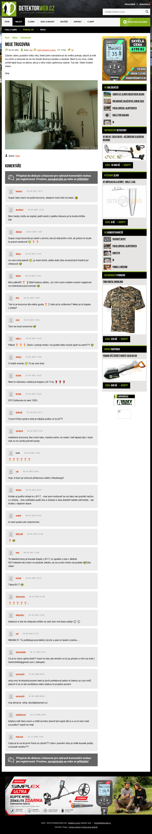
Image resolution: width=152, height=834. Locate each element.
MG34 (18, 276)
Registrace (145, 4)
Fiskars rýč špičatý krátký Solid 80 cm (120, 355)
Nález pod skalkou (121, 115)
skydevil (19, 431)
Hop (31, 50)
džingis (19, 232)
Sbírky (43, 30)
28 (72, 50)
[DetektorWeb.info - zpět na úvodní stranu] (30, 9)
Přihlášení (130, 4)
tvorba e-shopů (75, 827)
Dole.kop (19, 737)
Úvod (7, 22)
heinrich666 (21, 652)
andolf (18, 515)
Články (31, 22)
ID (113, 122)
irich (17, 320)
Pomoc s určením (120, 267)
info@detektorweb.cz (102, 823)
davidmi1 (19, 210)
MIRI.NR (19, 534)
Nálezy (18, 22)
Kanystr (116, 253)
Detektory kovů (74, 823)
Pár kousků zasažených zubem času (128, 101)
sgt (17, 471)
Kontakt (78, 22)
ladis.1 (18, 338)
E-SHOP (91, 22)
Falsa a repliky (11, 30)
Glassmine (20, 597)
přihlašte (82, 179)
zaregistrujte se (57, 179)
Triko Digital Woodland (113, 281)
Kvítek (18, 375)
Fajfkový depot (119, 239)
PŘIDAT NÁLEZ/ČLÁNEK (137, 22)
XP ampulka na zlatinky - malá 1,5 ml (119, 181)
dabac (18, 254)
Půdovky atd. (28, 30)
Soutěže (64, 22)
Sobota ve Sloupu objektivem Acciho (128, 94)
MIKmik (19, 412)
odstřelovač (21, 715)
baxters (19, 191)
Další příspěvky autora (46, 50)
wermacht (20, 674)
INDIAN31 (20, 615)
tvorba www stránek (89, 827)
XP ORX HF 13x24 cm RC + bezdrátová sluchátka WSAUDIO (123, 138)
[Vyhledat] (147, 12)
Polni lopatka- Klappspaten (125, 108)
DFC (17, 298)
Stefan (18, 357)
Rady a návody (47, 22)
